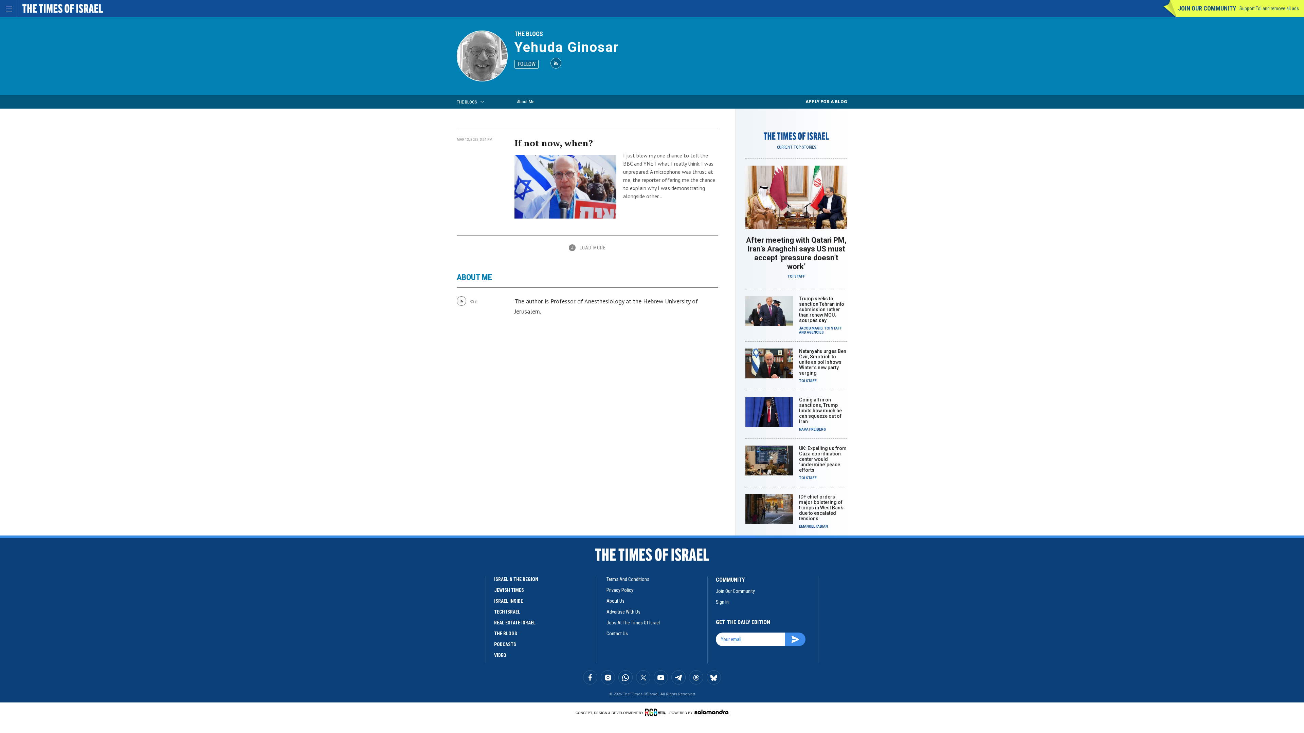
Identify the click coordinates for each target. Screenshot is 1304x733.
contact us (617, 633)
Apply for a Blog (826, 101)
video (500, 655)
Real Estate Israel (515, 622)
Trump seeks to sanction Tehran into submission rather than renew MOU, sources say (821, 309)
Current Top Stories (796, 147)
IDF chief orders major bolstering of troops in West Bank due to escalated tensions (821, 507)
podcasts (505, 644)
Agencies (815, 332)
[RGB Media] (656, 712)
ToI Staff (796, 276)
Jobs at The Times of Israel (633, 622)
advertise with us (623, 612)
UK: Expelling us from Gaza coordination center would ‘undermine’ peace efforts (823, 459)
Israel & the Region (516, 579)
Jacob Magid (810, 328)
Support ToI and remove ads (1269, 8)
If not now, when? (553, 143)
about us (615, 601)
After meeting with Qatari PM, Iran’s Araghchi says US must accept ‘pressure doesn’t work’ (796, 253)
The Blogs (528, 33)
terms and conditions (627, 579)
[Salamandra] (711, 712)
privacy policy (619, 590)
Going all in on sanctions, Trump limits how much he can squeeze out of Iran (820, 410)
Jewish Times (509, 590)
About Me (525, 101)
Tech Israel (507, 612)
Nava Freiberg (812, 429)
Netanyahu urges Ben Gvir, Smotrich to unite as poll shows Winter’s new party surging (822, 362)
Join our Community (1207, 8)
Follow (527, 64)
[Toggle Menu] (8, 8)
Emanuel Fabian (813, 526)
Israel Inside (508, 601)
